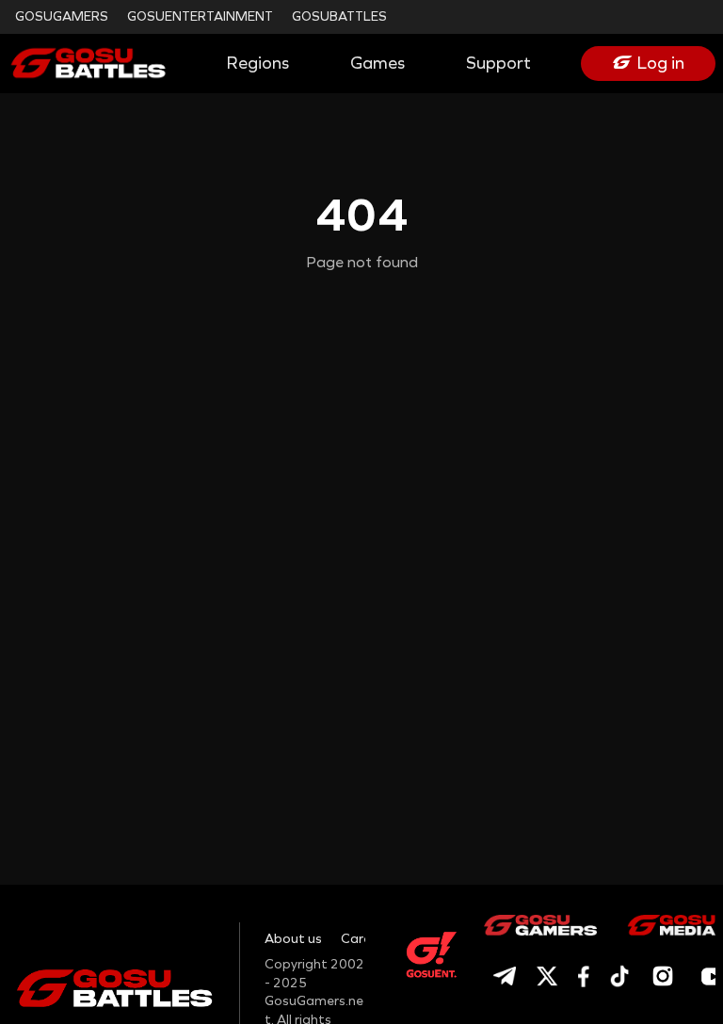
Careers (365, 939)
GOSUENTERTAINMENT (200, 16)
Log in (660, 63)
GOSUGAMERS (61, 16)
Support (498, 63)
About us (293, 939)
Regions (258, 63)
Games (377, 63)
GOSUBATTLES (339, 16)
